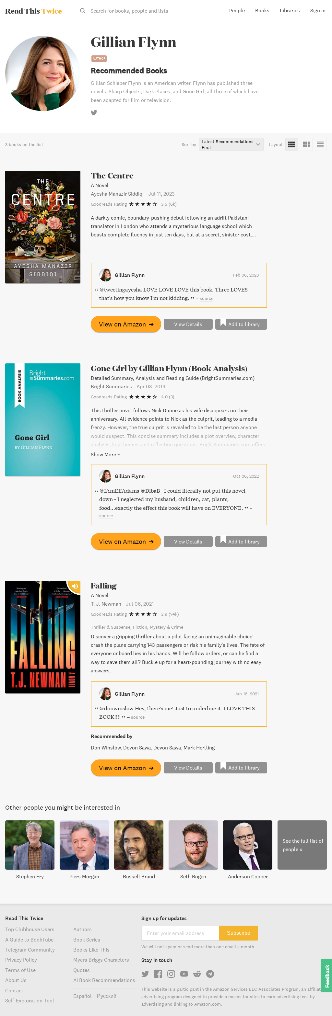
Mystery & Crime (166, 627)
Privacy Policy (21, 959)
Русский (106, 996)
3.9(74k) (170, 614)
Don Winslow (106, 747)
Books (262, 10)
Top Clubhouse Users (29, 929)
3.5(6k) (169, 204)
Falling (104, 585)
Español (82, 996)
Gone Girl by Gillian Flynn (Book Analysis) (169, 368)
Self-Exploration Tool (29, 1000)
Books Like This (91, 949)
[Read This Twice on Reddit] (197, 973)
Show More (103, 454)
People (237, 10)
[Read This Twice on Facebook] (158, 973)
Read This (33, 11)
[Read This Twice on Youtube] (184, 973)
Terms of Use (20, 970)
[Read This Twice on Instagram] (171, 973)
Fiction (140, 627)
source (206, 298)
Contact (14, 990)
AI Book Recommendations (104, 980)
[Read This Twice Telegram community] (210, 973)
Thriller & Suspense (110, 627)
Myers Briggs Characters (101, 959)
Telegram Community (30, 949)
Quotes (81, 970)
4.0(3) (167, 397)
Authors (82, 929)
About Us (16, 980)
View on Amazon (126, 324)
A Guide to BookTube (29, 939)
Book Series (86, 939)
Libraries (290, 10)
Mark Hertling (199, 747)
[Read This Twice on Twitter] (145, 973)
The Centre (112, 175)
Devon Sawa (137, 747)
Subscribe (238, 933)
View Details (188, 324)
